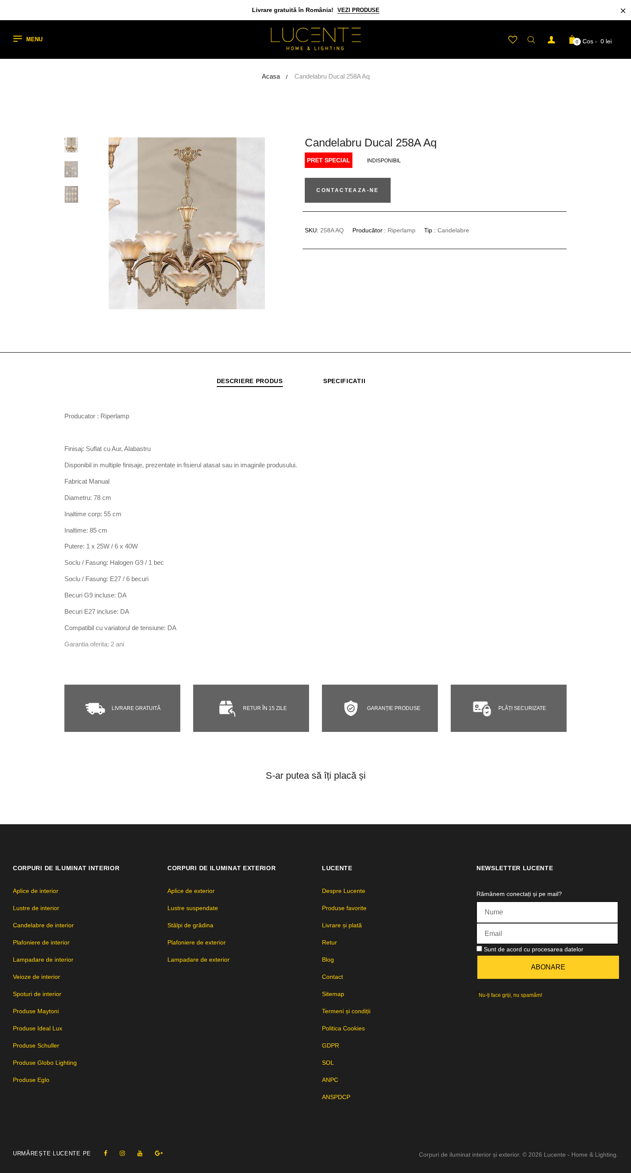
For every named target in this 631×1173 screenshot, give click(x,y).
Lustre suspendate (192, 908)
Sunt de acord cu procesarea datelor (533, 949)
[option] (186, 223)
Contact (332, 976)
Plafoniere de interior (41, 942)
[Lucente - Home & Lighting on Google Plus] (159, 1153)
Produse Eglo (31, 1079)
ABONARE (548, 967)
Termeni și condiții (346, 1011)
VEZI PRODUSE (358, 10)
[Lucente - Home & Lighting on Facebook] (105, 1153)
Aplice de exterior (191, 890)
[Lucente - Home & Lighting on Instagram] (122, 1153)
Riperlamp (402, 230)
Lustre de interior (36, 908)
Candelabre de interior (43, 925)
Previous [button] (120, 223)
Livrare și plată (342, 925)
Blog (328, 959)
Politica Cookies (343, 1028)
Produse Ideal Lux (37, 1028)
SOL (328, 1062)
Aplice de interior (35, 890)
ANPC (330, 1079)
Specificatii (344, 381)
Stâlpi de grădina (190, 925)
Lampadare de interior (43, 959)
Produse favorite (344, 908)
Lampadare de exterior (198, 959)
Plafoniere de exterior (196, 942)
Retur (329, 942)
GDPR (330, 1045)
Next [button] (253, 223)
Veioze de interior (36, 976)
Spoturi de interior (37, 993)
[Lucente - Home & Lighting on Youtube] (140, 1153)
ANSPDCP (336, 1097)
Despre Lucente (343, 890)
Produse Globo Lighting (45, 1062)
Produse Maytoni (36, 1011)
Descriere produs (250, 381)
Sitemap (333, 993)
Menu (34, 40)
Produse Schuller (36, 1045)
